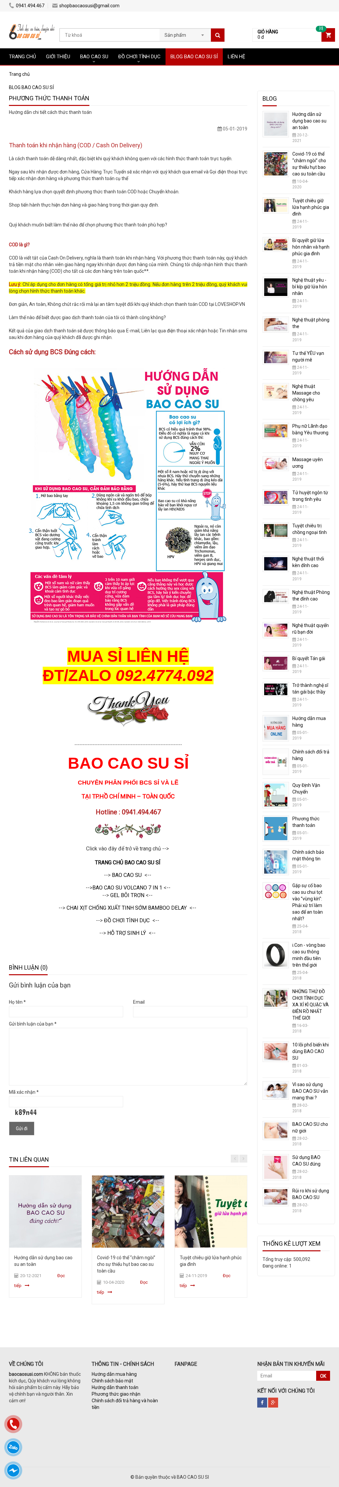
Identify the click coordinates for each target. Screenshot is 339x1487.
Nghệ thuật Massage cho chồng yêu (306, 393)
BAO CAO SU (94, 57)
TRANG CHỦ (22, 57)
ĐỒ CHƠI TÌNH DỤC (139, 57)
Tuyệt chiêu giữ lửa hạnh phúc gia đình (310, 207)
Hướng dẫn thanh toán (115, 1387)
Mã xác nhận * (24, 1092)
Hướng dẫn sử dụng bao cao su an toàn (309, 121)
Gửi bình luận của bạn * (33, 1024)
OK (323, 1376)
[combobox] (185, 33)
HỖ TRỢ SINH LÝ (126, 933)
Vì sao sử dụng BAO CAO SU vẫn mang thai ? (310, 1091)
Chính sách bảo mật (112, 1380)
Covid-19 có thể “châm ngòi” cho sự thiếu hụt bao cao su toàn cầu (126, 1264)
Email (139, 1002)
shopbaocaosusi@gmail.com (89, 5)
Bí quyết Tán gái (308, 658)
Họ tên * (17, 1002)
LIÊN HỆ (236, 57)
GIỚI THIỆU (58, 57)
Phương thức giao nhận (116, 1394)
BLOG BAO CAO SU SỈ (194, 57)
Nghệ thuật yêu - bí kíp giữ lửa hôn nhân (309, 286)
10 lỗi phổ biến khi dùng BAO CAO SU (310, 1051)
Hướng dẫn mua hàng (114, 1374)
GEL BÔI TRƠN (127, 895)
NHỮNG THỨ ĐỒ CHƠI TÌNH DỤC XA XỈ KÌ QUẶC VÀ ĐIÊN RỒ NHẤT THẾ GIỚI (310, 1005)
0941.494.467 (30, 5)
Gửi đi (21, 1128)
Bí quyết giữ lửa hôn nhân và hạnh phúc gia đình (310, 247)
